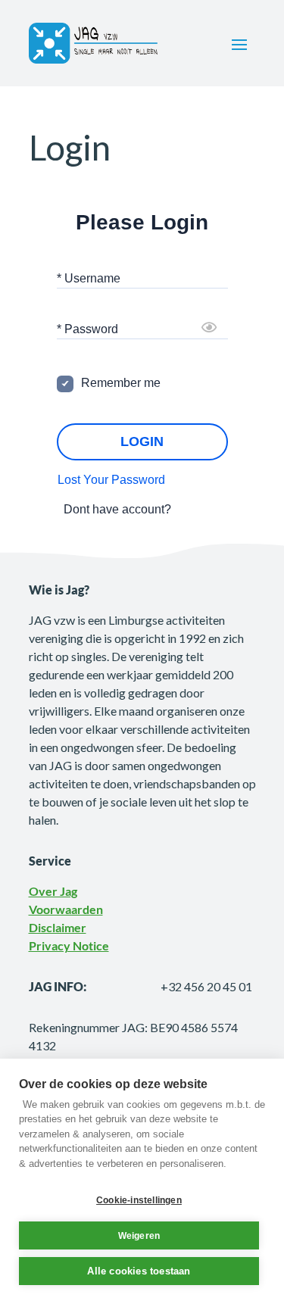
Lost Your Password (111, 479)
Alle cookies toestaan (138, 1271)
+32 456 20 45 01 (206, 986)
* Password (87, 329)
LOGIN (142, 441)
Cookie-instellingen (139, 1200)
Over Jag (53, 891)
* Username (88, 278)
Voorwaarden (66, 909)
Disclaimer (57, 927)
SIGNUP (197, 509)
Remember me (121, 382)
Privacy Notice (69, 945)
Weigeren (139, 1236)
